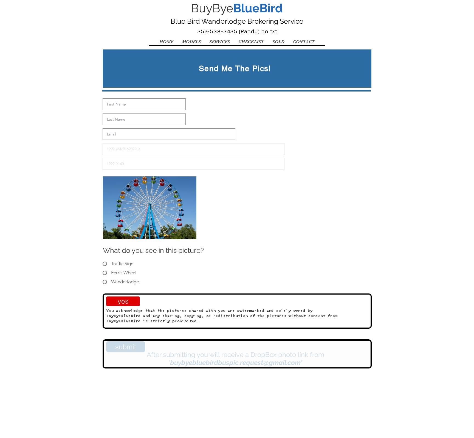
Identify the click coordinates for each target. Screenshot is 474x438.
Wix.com (184, 389)
